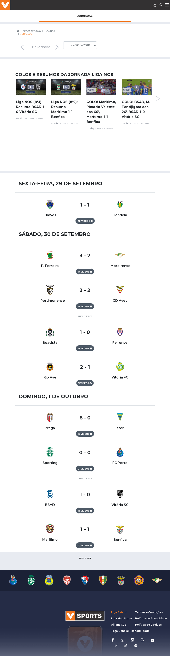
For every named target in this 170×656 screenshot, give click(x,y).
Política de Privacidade (151, 618)
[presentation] (22, 47)
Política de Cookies (148, 624)
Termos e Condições (149, 612)
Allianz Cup (118, 624)
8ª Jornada (41, 47)
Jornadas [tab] (84, 15)
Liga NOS (50, 31)
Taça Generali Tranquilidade (130, 630)
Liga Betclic (119, 612)
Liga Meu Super (121, 618)
